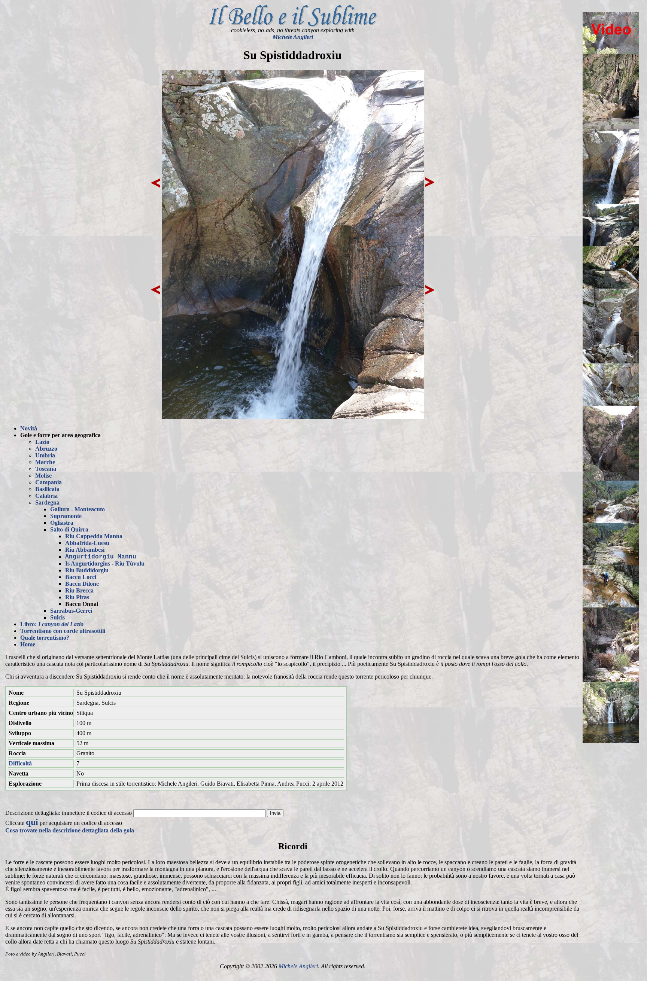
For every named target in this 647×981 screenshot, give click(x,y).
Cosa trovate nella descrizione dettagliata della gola (69, 830)
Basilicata (47, 489)
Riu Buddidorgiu (87, 570)
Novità (28, 428)
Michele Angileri (293, 37)
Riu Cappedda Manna (93, 536)
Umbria (45, 455)
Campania (48, 482)
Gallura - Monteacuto (77, 509)
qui (32, 822)
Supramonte (66, 516)
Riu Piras (77, 597)
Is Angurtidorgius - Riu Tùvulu (105, 563)
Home (27, 644)
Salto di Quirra (69, 529)
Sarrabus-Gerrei (71, 610)
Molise (43, 475)
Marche (45, 462)
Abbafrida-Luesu (87, 543)
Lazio (42, 442)
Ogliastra (61, 523)
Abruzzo (46, 448)
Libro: (51, 624)
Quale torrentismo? (44, 637)
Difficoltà (20, 763)
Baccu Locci (80, 577)
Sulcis (57, 617)
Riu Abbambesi (84, 549)
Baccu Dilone (82, 584)
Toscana (45, 469)
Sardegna (47, 502)
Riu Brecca (79, 590)
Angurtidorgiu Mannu (100, 557)
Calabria (46, 496)
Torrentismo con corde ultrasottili (62, 631)
